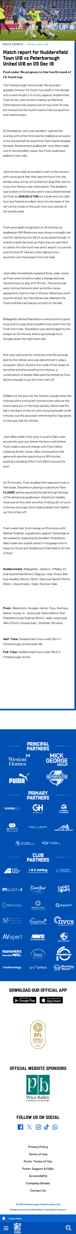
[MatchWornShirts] (38, 937)
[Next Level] (38, 827)
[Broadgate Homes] (38, 953)
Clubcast (61, 1209)
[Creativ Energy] (12, 967)
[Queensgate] (64, 905)
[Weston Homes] (19, 759)
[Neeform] (12, 921)
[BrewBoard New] (64, 937)
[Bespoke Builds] (64, 827)
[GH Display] (38, 809)
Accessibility (38, 1176)
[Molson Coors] (64, 871)
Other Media (37, 1209)
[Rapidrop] (64, 953)
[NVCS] (64, 921)
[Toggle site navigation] (6, 1228)
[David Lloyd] (38, 889)
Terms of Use (38, 1154)
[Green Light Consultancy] (38, 905)
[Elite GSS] (12, 889)
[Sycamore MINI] (51, 843)
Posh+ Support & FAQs (38, 1168)
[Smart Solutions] (12, 827)
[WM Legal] (12, 905)
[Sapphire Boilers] (38, 921)
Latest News (15, 1218)
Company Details (38, 1183)
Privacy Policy (38, 1146)
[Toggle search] (68, 1228)
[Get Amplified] (38, 968)
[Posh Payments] (12, 953)
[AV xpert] (12, 937)
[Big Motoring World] (64, 967)
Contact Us (38, 1190)
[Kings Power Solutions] (57, 778)
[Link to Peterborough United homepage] (19, 1228)
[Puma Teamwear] (19, 778)
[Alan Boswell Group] (12, 870)
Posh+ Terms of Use (38, 1161)
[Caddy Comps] (64, 889)
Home (4, 1218)
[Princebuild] (12, 809)
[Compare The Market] (64, 809)
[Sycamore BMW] (25, 843)
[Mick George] (57, 759)
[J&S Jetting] (38, 871)
